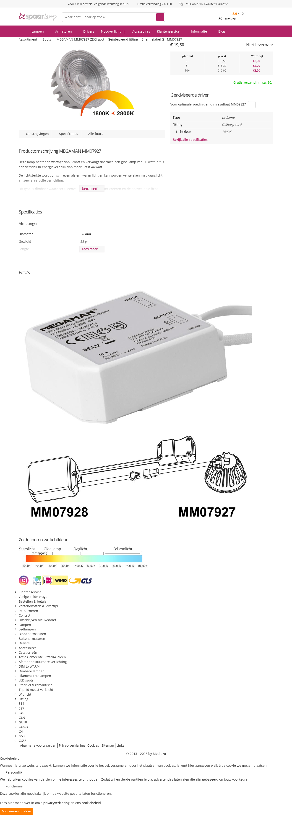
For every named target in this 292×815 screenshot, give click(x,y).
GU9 (22, 717)
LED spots (26, 680)
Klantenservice (168, 31)
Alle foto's (94, 133)
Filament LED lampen (35, 676)
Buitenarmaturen (32, 638)
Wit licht (25, 694)
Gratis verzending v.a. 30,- (253, 82)
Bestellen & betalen (34, 601)
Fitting (23, 699)
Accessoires (141, 31)
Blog (221, 31)
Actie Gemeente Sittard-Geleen (42, 657)
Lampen (38, 31)
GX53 (22, 740)
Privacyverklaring (72, 745)
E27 (21, 708)
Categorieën (28, 652)
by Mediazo (157, 753)
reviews (228, 18)
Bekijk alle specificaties (191, 139)
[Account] (255, 17)
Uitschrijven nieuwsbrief (37, 620)
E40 (21, 713)
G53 (22, 736)
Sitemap (108, 745)
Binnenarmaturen (32, 634)
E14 (21, 703)
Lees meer (90, 188)
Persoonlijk (14, 772)
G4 (21, 731)
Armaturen (64, 31)
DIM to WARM (29, 666)
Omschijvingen (36, 133)
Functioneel (14, 786)
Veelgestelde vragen (34, 596)
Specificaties (67, 133)
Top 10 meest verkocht (36, 689)
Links (120, 745)
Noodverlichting (113, 31)
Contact (24, 615)
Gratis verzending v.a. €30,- (155, 4)
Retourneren (28, 611)
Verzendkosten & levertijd (38, 606)
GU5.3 (23, 727)
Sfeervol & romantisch (35, 685)
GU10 (23, 722)
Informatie (199, 31)
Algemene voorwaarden (38, 745)
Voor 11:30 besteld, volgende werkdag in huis (98, 4)
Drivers (88, 31)
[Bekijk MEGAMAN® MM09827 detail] (252, 104)
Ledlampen (27, 629)
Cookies (93, 745)
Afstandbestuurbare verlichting (43, 662)
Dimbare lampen (31, 671)
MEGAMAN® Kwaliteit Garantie (207, 4)
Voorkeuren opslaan (16, 811)
